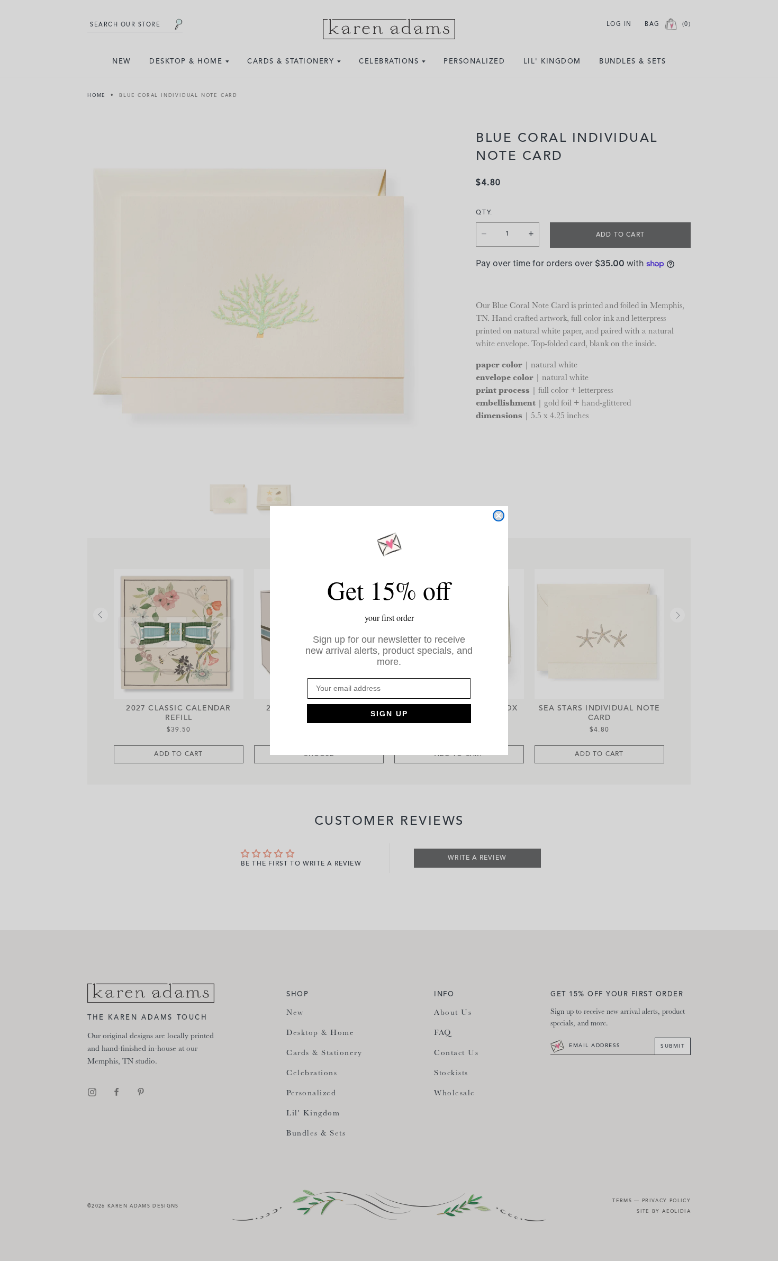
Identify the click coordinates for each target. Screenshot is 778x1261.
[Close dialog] (498, 515)
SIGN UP (389, 713)
